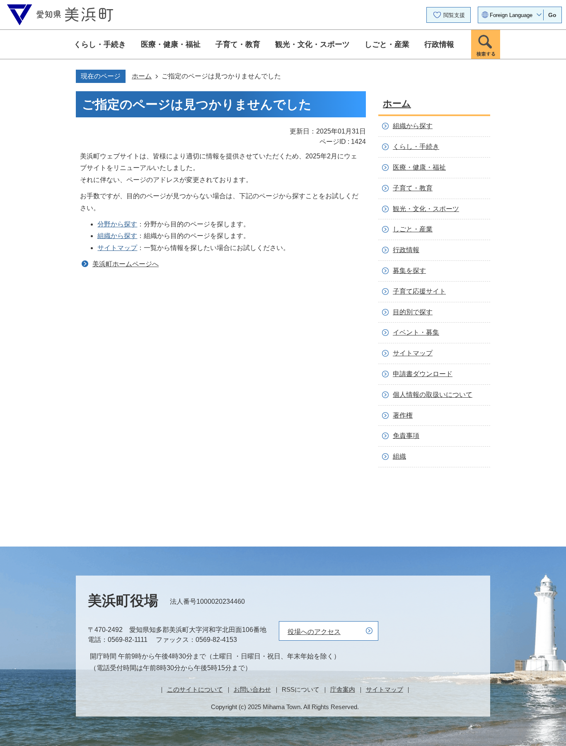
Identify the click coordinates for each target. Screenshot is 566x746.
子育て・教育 (237, 44)
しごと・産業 (387, 44)
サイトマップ (117, 247)
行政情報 (439, 44)
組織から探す (117, 235)
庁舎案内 (342, 689)
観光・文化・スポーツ (312, 44)
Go (552, 15)
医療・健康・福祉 (171, 44)
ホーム (142, 76)
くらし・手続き (100, 44)
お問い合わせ (252, 689)
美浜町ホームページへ (125, 263)
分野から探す (117, 224)
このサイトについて (195, 689)
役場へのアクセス (314, 631)
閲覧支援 (454, 15)
